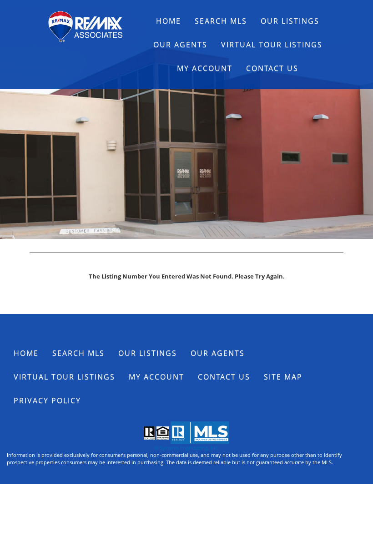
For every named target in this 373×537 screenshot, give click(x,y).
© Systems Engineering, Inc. (186, 447)
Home (168, 21)
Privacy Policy (47, 400)
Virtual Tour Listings (272, 45)
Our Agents (180, 45)
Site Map (283, 377)
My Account (204, 68)
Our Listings (290, 21)
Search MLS (221, 21)
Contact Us (272, 68)
